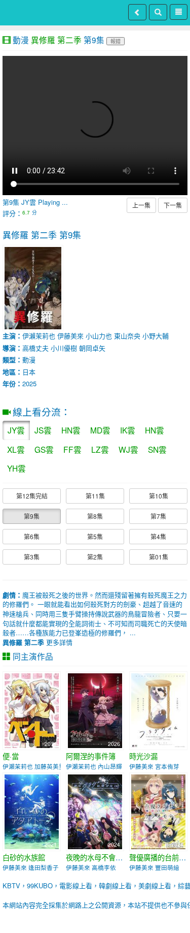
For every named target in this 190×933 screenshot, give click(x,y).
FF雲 (72, 449)
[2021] (32, 811)
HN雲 (71, 430)
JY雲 (16, 430)
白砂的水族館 (24, 857)
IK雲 (127, 430)
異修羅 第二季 (56, 39)
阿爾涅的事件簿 (91, 756)
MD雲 (100, 430)
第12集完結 (32, 495)
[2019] (158, 709)
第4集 (158, 536)
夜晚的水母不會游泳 (98, 857)
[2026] (95, 709)
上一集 (141, 205)
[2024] (95, 811)
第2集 (95, 556)
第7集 (158, 516)
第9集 (32, 516)
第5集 (95, 536)
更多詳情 (37, 642)
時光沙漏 (143, 756)
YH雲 (16, 468)
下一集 (173, 205)
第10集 (158, 495)
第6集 (32, 536)
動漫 (21, 39)
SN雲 (157, 449)
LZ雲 (100, 449)
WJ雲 (128, 449)
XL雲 (16, 449)
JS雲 (43, 430)
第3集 (32, 556)
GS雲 (44, 449)
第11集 (95, 495)
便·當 (11, 756)
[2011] (32, 709)
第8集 (95, 516)
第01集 (158, 556)
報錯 (115, 41)
